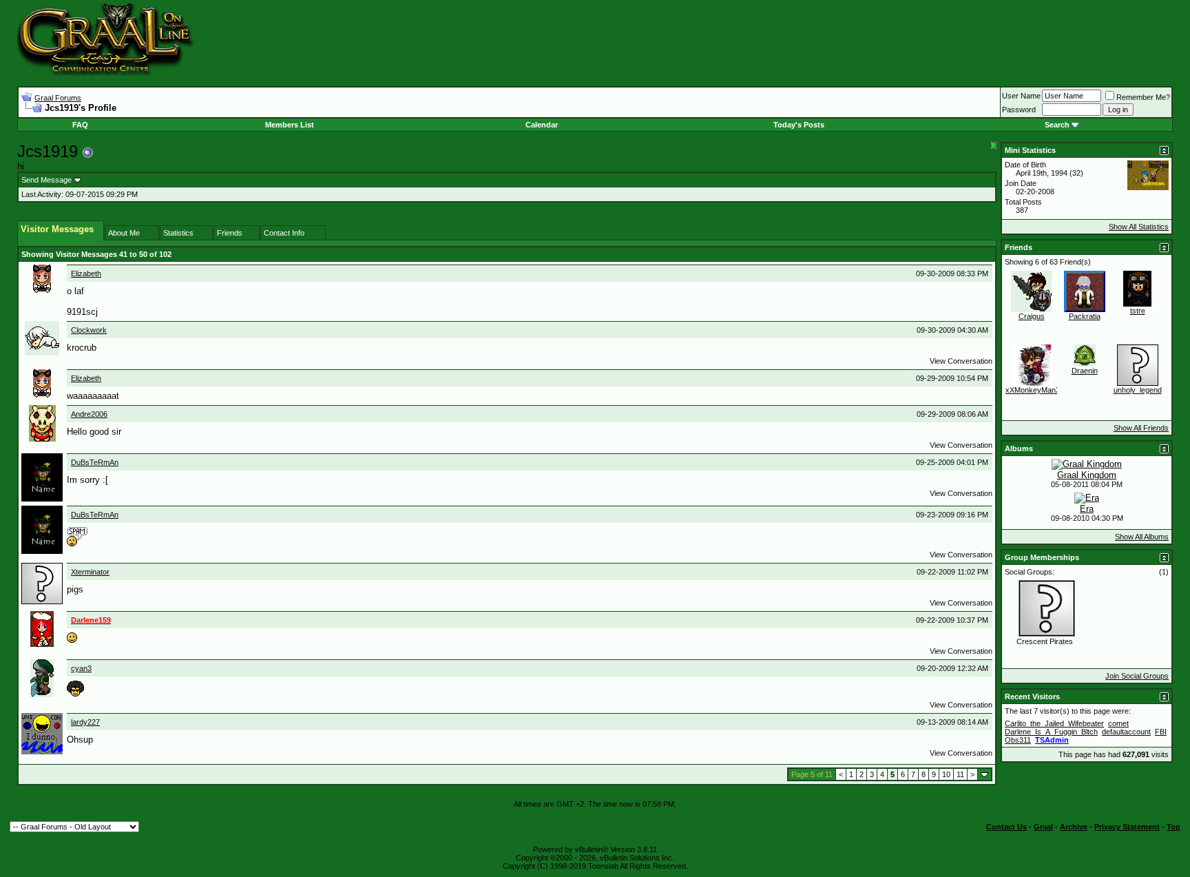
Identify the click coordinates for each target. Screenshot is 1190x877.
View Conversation (961, 361)
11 (960, 774)
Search (1057, 125)
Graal (1043, 827)
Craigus (1032, 316)
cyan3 (81, 668)
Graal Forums (57, 98)
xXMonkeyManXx (1035, 390)
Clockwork (89, 330)
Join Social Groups (1137, 676)
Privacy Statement (1127, 827)
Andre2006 (89, 414)
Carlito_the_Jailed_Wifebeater (1054, 723)
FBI (1161, 732)
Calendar (541, 125)
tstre (1137, 311)
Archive (1073, 827)
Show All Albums (1142, 537)
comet (1118, 723)
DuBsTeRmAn (94, 462)
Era (1087, 509)
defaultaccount (1126, 732)
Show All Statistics (1139, 227)
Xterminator (90, 572)
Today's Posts (798, 125)
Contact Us (1006, 827)
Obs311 (1018, 740)
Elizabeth (86, 273)
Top (1173, 827)
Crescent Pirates (1044, 641)
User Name (1021, 96)
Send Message (46, 180)
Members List (289, 125)
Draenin (1085, 371)
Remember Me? (1143, 97)
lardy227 (85, 722)
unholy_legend (1138, 390)
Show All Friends (1141, 428)
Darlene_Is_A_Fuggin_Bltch (1051, 732)
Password (1019, 109)
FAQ (80, 125)
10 (946, 774)
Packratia (1084, 316)
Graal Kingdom (1086, 475)
